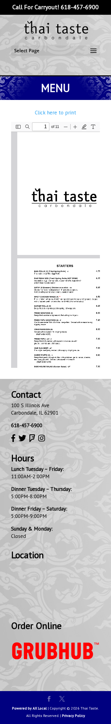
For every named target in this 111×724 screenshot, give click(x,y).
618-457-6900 (80, 7)
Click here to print (55, 112)
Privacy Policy (73, 715)
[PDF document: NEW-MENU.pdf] (55, 245)
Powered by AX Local (29, 708)
